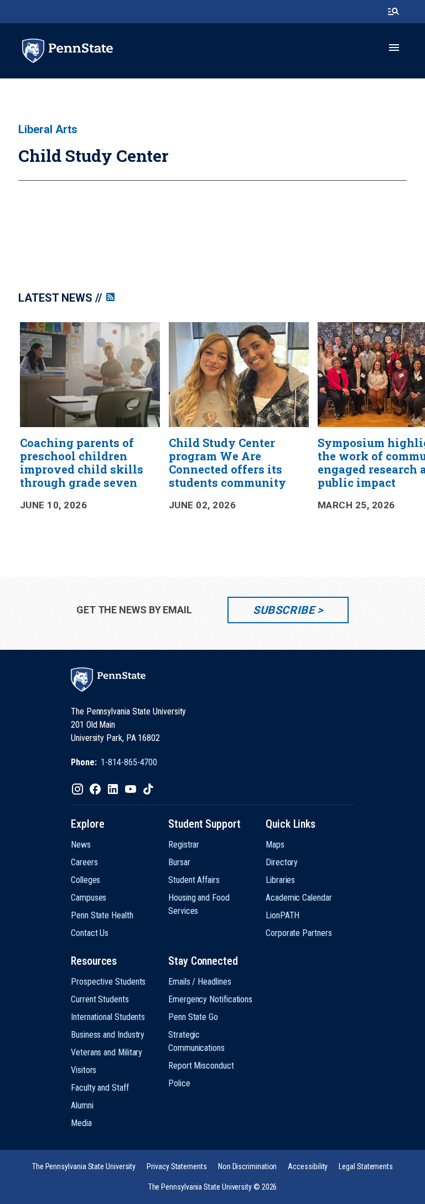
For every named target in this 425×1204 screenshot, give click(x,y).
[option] (90, 423)
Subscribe (283, 610)
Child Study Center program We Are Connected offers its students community (227, 462)
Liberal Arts (47, 129)
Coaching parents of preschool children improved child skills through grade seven (81, 462)
